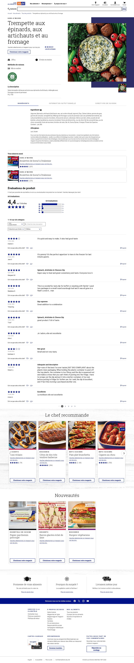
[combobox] (16, 224)
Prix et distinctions (53, 623)
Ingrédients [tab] (23, 103)
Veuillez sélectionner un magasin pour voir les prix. (36, 164)
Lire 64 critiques (50, 49)
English (30, 660)
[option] (22, 453)
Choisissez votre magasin (19, 52)
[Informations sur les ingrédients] (41, 110)
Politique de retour (33, 618)
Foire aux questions (34, 616)
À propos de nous (60, 4)
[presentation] (23, 103)
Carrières (50, 621)
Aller (124, 9)
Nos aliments (34, 4)
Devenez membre (55, 648)
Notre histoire (51, 612)
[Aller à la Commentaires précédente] (59, 406)
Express (49, 619)
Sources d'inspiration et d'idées (74, 618)
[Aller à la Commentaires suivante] (75, 406)
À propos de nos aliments (75, 614)
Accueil (10, 13)
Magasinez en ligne (53, 614)
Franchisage (51, 630)
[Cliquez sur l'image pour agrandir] (97, 52)
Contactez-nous (33, 614)
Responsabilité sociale (54, 625)
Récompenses (46, 4)
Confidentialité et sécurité (63, 660)
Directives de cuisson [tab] (106, 103)
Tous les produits (26, 13)
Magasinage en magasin (55, 617)
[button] (52, 204)
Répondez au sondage (96, 649)
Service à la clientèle (34, 610)
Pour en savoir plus (27, 592)
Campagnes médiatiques (55, 628)
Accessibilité (38, 660)
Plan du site (49, 660)
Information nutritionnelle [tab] (62, 103)
